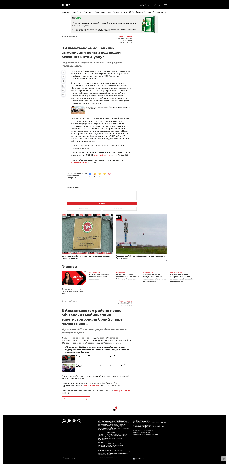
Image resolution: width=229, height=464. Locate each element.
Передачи (88, 12)
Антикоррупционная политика (142, 432)
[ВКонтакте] (63, 72)
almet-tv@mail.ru (102, 155)
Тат (148, 5)
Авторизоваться (83, 208)
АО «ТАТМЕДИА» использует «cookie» (108, 450)
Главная (65, 12)
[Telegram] (63, 76)
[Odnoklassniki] (74, 421)
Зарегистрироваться (119, 209)
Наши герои (76, 12)
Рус (139, 5)
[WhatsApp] (63, 85)
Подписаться (211, 450)
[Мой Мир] (63, 90)
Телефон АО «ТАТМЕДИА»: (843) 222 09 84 (145, 434)
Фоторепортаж (160, 12)
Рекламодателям (103, 12)
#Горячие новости (125, 36)
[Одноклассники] (63, 81)
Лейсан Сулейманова (69, 36)
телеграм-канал (79, 162)
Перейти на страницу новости (74, 399)
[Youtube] (69, 421)
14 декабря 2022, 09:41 (124, 303)
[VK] (64, 421)
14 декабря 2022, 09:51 (124, 38)
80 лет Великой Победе (140, 12)
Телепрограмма (120, 12)
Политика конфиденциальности (107, 457)
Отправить (102, 203)
